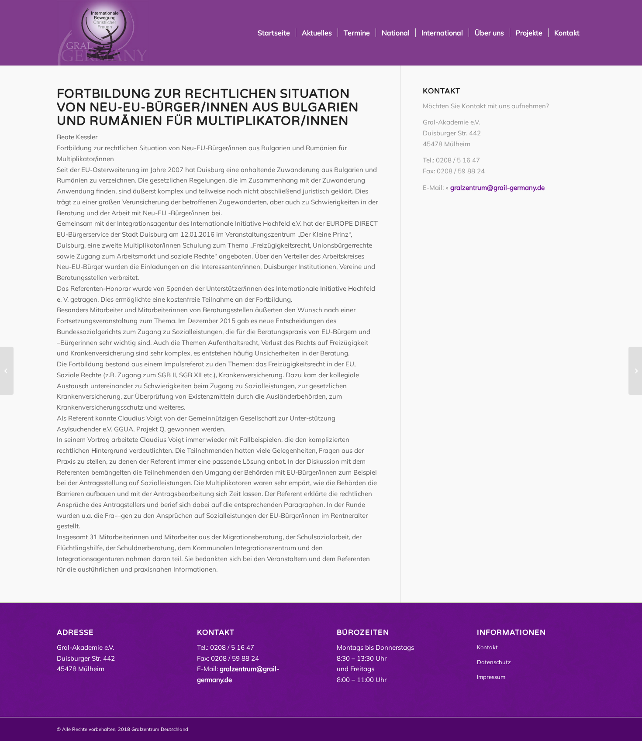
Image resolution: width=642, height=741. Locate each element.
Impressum (491, 676)
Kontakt (487, 647)
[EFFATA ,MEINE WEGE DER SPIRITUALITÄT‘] (635, 371)
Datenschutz (494, 661)
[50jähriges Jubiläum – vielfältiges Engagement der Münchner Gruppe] (7, 371)
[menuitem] (274, 32)
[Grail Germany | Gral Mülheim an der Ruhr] (103, 32)
